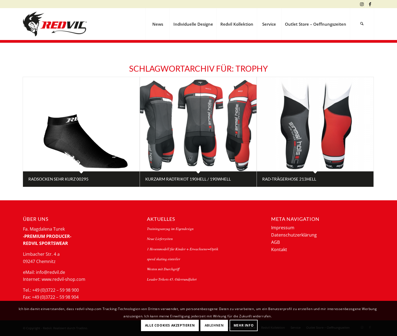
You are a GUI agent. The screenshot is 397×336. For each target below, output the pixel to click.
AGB (275, 242)
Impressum (282, 228)
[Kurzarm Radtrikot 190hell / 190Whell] (198, 124)
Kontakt (279, 249)
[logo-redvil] (55, 24)
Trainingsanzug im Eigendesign (170, 228)
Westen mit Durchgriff (163, 268)
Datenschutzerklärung (294, 235)
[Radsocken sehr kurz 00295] (81, 124)
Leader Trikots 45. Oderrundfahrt (172, 279)
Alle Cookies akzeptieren (170, 325)
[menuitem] (157, 24)
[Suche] (362, 24)
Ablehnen (214, 325)
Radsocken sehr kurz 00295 (58, 179)
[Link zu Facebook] (370, 4)
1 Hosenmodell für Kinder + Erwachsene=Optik (182, 248)
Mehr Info (244, 325)
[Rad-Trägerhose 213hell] (315, 124)
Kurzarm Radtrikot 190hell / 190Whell (188, 179)
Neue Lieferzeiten (160, 238)
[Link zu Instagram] (362, 4)
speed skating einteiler (163, 258)
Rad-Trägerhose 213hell (289, 179)
